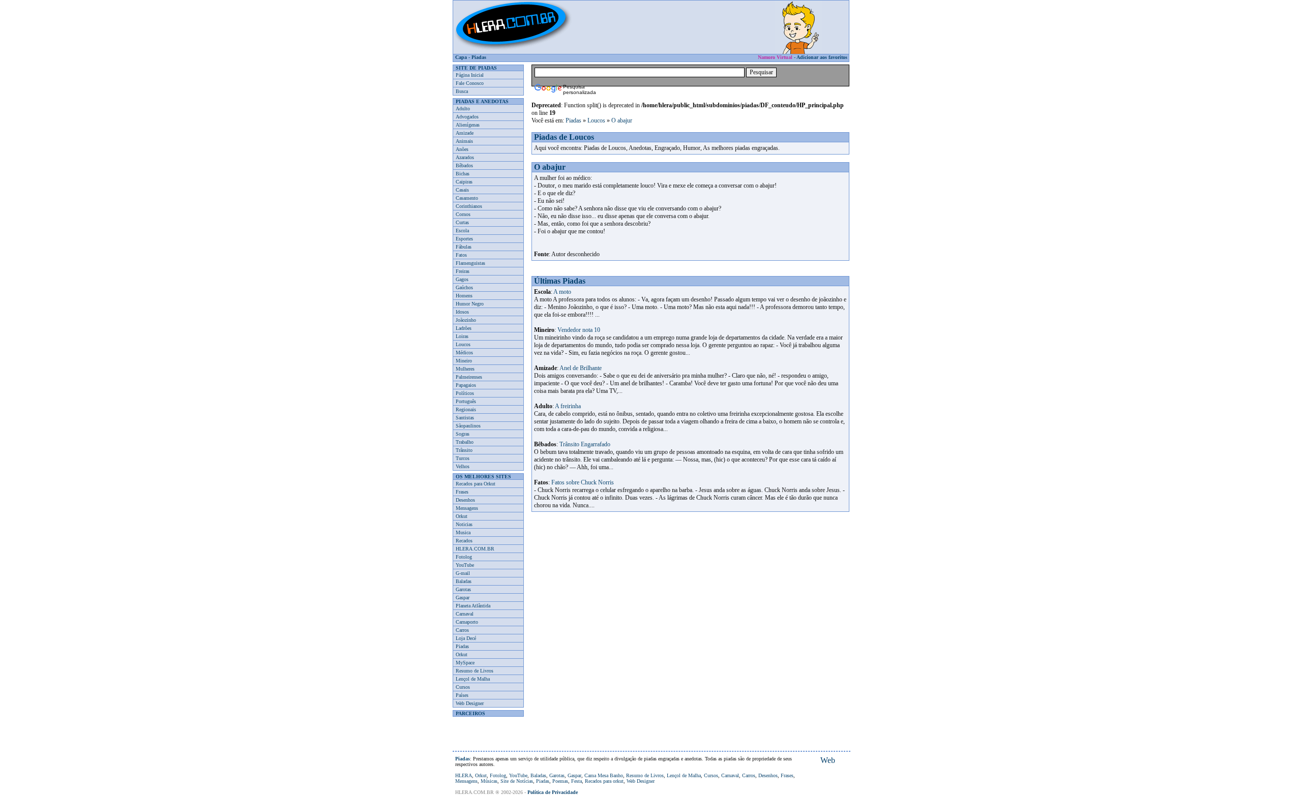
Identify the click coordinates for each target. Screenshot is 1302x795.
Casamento (467, 198)
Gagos (462, 279)
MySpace (465, 662)
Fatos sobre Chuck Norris (582, 482)
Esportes (464, 238)
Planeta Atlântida (473, 605)
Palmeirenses (469, 377)
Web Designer (470, 703)
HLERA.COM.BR (475, 549)
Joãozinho (466, 320)
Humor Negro (470, 304)
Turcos (462, 458)
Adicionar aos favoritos (821, 57)
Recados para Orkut (475, 483)
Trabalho (465, 442)
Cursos (463, 687)
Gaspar (462, 597)
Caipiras (464, 182)
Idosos (462, 312)
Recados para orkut (604, 781)
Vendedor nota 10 (578, 329)
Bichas (462, 173)
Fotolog (464, 557)
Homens (464, 295)
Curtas (462, 222)
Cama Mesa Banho (603, 775)
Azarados (465, 157)
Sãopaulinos (468, 426)
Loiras (462, 336)
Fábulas (463, 247)
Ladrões (463, 328)
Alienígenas (468, 125)
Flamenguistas (470, 263)
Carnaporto (467, 622)
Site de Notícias (516, 781)
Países (462, 695)
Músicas (489, 781)
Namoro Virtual (775, 57)
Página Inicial (470, 75)
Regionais (466, 409)
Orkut (461, 516)
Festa (576, 781)
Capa (461, 57)
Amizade (465, 133)
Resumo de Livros (474, 671)
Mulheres (465, 369)
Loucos (463, 344)
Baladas (463, 581)
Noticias (464, 524)
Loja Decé (466, 638)
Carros (462, 630)
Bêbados (464, 165)
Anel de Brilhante (580, 368)
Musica (463, 532)
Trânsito (464, 450)
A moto (562, 291)
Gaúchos (464, 287)
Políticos (465, 393)
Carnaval (465, 614)
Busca (462, 91)
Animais (464, 141)
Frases (462, 492)
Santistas (465, 417)
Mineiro (464, 360)
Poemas (560, 781)
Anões (462, 149)
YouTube (465, 565)
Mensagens (467, 508)
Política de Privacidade (552, 792)
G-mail (463, 573)
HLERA (463, 775)
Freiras (462, 271)
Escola (462, 230)
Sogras (462, 434)
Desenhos (465, 500)
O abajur (621, 120)
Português (466, 401)
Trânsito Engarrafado (584, 444)
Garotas (463, 589)
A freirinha (568, 406)
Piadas (478, 57)
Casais (462, 190)
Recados (464, 540)
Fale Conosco (470, 83)
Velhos (462, 466)
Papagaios (466, 385)
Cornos (463, 214)
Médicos (464, 352)
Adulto (463, 108)
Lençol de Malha (473, 679)
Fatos (461, 255)
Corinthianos (469, 206)
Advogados (467, 116)
